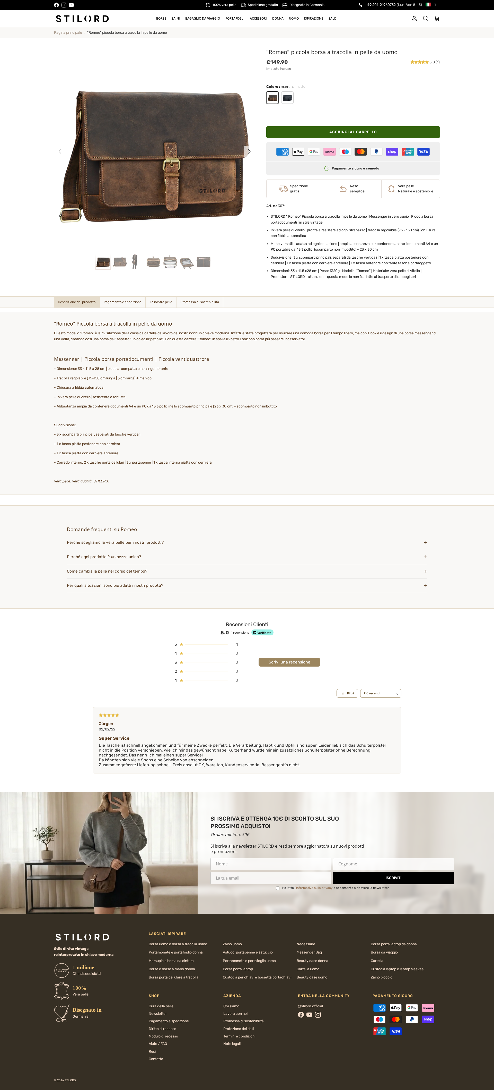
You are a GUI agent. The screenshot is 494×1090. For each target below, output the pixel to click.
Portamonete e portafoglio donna (176, 952)
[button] (420, 62)
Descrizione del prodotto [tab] (76, 302)
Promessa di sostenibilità (243, 1021)
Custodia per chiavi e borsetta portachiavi (257, 977)
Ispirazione (313, 18)
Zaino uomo (232, 944)
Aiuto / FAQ (158, 1044)
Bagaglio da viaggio (202, 18)
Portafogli (234, 18)
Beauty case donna (312, 961)
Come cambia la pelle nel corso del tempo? (107, 571)
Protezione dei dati (238, 1029)
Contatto (156, 1059)
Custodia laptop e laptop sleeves (397, 969)
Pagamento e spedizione (169, 1021)
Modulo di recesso (163, 1036)
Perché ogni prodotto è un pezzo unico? (104, 557)
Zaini (176, 18)
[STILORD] (82, 18)
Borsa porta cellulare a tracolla (173, 977)
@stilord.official (310, 1006)
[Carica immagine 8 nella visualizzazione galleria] (154, 148)
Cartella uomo (308, 969)
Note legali (232, 1044)
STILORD (70, 1080)
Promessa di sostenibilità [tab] (199, 302)
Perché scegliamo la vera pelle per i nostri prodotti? (115, 542)
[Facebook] (56, 5)
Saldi (333, 18)
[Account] (413, 18)
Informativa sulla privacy (314, 888)
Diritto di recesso (162, 1029)
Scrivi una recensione (289, 662)
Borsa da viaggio (384, 952)
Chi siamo (231, 1006)
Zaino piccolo (381, 977)
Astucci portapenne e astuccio (248, 952)
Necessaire (306, 944)
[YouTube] (71, 5)
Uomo (294, 18)
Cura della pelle (161, 1006)
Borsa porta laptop (238, 969)
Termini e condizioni (239, 1036)
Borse (161, 18)
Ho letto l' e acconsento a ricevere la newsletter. (336, 888)
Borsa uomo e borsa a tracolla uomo (178, 944)
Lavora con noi (235, 1013)
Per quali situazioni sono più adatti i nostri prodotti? (115, 585)
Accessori (258, 18)
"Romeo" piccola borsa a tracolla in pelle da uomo (127, 32)
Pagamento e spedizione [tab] (123, 302)
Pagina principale (68, 32)
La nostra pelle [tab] (161, 302)
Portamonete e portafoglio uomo (249, 961)
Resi (152, 1051)
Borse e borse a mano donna (172, 969)
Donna (278, 18)
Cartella (377, 961)
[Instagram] (63, 5)
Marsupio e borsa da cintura (171, 961)
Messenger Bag (309, 952)
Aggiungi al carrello (353, 132)
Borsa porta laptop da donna (394, 944)
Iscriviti (393, 878)
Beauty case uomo (312, 977)
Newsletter (158, 1013)
